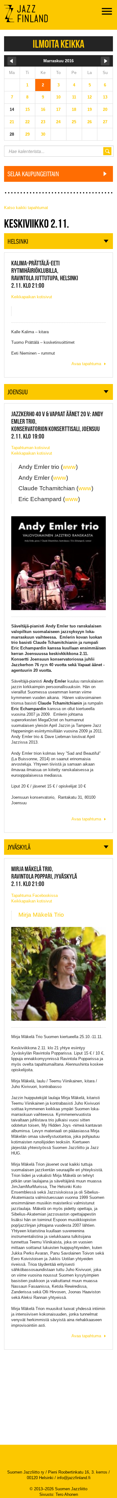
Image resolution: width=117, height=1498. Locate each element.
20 (105, 109)
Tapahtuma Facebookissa (34, 895)
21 (12, 122)
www (69, 467)
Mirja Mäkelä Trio (41, 914)
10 (58, 97)
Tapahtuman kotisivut (30, 447)
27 (105, 122)
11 (74, 97)
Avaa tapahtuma (86, 363)
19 (89, 109)
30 (43, 134)
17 (58, 109)
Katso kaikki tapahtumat (26, 207)
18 (74, 109)
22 (27, 122)
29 (27, 134)
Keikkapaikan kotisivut (31, 297)
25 (74, 122)
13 (105, 97)
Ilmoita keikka (58, 44)
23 (43, 122)
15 (27, 109)
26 (89, 122)
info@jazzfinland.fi (73, 1477)
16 (43, 109)
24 (58, 122)
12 (89, 97)
